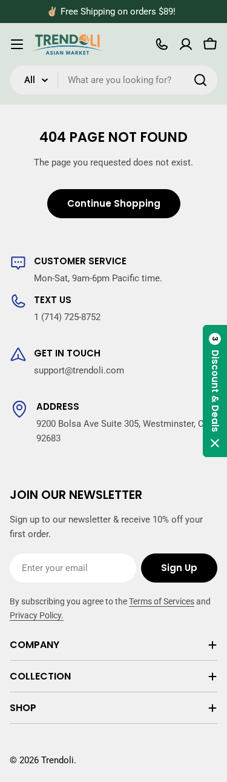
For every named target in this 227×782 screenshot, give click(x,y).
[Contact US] (161, 44)
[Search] (200, 80)
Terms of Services (161, 601)
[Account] (186, 44)
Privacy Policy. (37, 615)
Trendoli (57, 760)
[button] (215, 391)
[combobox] (113, 80)
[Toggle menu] (17, 44)
